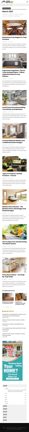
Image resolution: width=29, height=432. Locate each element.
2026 (5, 386)
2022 (5, 414)
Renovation (5, 271)
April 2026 (5, 16)
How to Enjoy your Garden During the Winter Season (14, 243)
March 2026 (10, 16)
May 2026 (21, 14)
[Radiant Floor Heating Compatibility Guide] (8, 297)
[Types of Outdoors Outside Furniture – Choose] (14, 163)
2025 (5, 406)
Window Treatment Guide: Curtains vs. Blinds (13, 320)
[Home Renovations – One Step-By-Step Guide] (14, 265)
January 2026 (17, 16)
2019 (5, 420)
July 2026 (11, 14)
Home (4, 238)
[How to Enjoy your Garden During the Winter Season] (14, 232)
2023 (5, 412)
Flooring (5, 203)
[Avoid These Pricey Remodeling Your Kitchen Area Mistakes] (14, 97)
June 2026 (16, 14)
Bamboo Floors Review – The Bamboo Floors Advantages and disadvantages (14, 209)
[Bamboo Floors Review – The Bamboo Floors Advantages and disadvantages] (14, 197)
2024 (5, 409)
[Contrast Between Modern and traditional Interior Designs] (14, 130)
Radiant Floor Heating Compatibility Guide (13, 324)
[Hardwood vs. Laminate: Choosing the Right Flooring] (21, 297)
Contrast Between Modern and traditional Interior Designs (13, 141)
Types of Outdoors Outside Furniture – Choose (12, 175)
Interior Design (6, 137)
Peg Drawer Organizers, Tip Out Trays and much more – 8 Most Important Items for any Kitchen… (13, 73)
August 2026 (5, 14)
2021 (5, 417)
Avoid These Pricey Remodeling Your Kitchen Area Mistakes (13, 108)
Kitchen (4, 67)
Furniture (5, 34)
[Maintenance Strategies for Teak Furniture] (14, 27)
